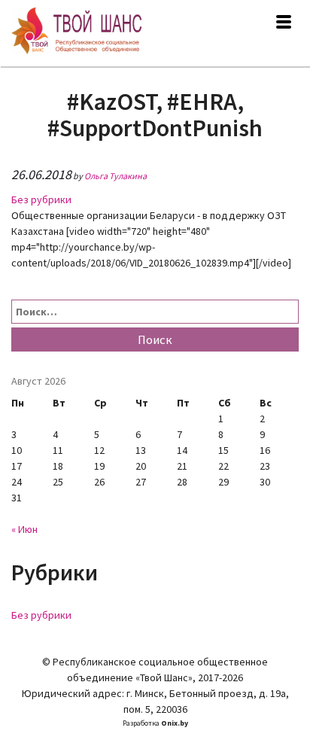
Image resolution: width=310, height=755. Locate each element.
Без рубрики (41, 199)
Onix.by (174, 723)
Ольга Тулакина (115, 175)
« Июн (24, 529)
